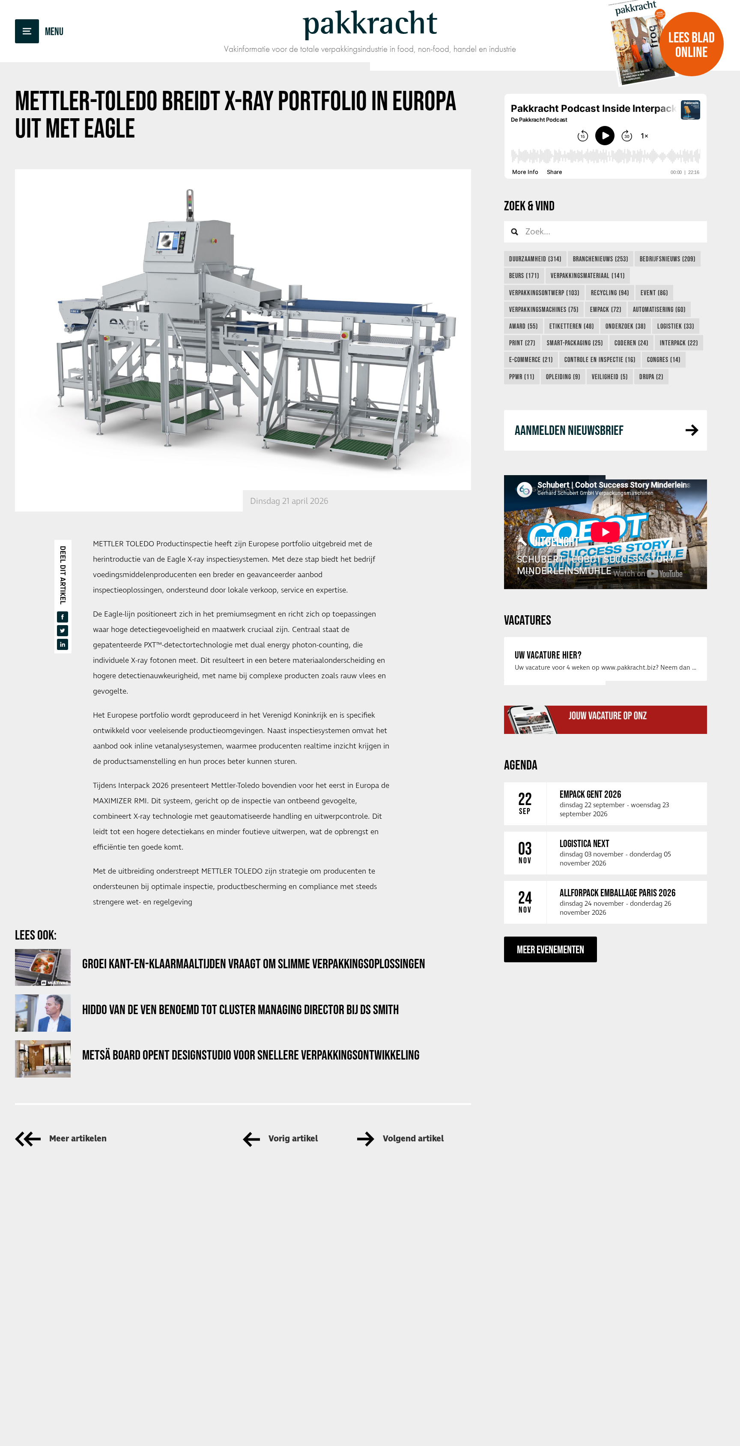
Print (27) (522, 343)
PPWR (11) (521, 376)
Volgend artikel (413, 1139)
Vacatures (527, 619)
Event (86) (654, 292)
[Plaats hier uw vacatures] (605, 720)
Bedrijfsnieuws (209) (667, 259)
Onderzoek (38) (626, 326)
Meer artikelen (78, 1139)
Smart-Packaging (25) (575, 343)
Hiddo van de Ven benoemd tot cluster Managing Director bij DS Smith (240, 1009)
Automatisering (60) (659, 309)
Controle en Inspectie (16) (600, 359)
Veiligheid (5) (610, 376)
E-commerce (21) (531, 359)
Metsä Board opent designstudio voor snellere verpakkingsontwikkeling (251, 1054)
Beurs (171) (524, 275)
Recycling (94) (610, 292)
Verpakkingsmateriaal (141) (588, 275)
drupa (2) (651, 376)
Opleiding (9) (563, 376)
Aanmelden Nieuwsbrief (569, 429)
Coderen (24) (631, 343)
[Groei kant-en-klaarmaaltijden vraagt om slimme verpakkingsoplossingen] (43, 967)
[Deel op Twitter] (62, 630)
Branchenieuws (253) (600, 259)
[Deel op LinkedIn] (62, 644)
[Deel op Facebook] (62, 617)
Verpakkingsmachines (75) (544, 309)
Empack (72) (605, 309)
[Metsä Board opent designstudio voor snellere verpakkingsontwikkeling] (43, 1059)
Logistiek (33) (675, 326)
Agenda (520, 764)
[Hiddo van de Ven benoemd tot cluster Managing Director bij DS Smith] (43, 1013)
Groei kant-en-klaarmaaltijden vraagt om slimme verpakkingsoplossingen (253, 963)
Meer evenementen (550, 949)
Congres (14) (663, 359)
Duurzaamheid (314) (535, 259)
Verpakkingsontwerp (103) (544, 292)
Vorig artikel (293, 1139)
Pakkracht (370, 22)
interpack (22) (679, 343)
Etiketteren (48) (571, 326)
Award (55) (523, 326)
